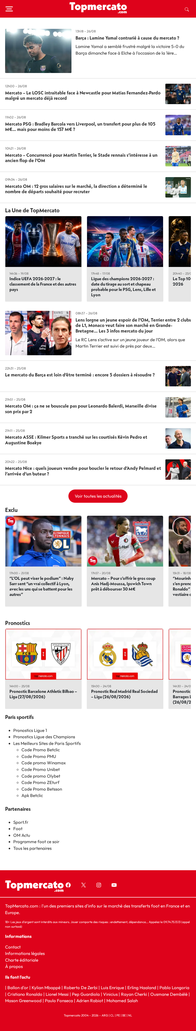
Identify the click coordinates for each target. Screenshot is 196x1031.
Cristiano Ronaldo (24, 994)
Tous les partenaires (32, 848)
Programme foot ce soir (36, 841)
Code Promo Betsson (41, 789)
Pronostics (17, 623)
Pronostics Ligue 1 (30, 730)
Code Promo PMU (38, 756)
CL (112, 1015)
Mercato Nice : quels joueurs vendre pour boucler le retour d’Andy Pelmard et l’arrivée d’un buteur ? (83, 471)
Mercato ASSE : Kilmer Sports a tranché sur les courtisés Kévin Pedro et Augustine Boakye (76, 440)
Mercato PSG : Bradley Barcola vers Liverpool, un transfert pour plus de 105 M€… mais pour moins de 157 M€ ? (80, 126)
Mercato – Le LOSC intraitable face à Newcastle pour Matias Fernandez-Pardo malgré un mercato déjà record (83, 95)
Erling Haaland (141, 987)
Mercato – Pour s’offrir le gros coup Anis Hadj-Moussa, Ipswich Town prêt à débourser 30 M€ (123, 583)
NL (130, 1015)
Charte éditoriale (21, 960)
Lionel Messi (57, 994)
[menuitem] (187, 9)
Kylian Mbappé (46, 987)
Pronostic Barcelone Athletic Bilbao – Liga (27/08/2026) (43, 694)
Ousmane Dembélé (169, 994)
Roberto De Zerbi (80, 987)
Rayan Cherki (134, 994)
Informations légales (25, 953)
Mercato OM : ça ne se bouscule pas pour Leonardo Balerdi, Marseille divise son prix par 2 (81, 408)
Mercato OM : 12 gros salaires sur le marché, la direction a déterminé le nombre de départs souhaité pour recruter (76, 189)
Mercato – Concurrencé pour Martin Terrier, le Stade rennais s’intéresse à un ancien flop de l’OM (81, 158)
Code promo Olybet (40, 776)
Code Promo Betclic (40, 749)
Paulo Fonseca (59, 1000)
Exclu (11, 509)
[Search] (187, 9)
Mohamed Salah (122, 1000)
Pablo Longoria (174, 987)
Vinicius (110, 994)
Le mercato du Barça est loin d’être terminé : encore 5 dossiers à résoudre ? (80, 375)
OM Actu (21, 835)
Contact (13, 947)
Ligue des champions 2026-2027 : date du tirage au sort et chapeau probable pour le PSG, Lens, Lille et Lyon (123, 286)
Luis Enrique (112, 987)
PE (118, 1015)
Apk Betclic (32, 795)
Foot (17, 828)
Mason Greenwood (24, 1000)
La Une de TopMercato (32, 210)
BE (124, 1015)
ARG (105, 1015)
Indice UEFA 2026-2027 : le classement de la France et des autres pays (42, 284)
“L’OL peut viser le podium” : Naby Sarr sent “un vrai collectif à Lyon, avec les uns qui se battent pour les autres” (41, 586)
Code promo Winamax (43, 762)
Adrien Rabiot (89, 1000)
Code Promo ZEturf (40, 782)
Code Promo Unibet (40, 769)
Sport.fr (20, 822)
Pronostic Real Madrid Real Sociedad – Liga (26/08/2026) (124, 694)
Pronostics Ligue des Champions (44, 736)
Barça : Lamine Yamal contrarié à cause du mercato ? (127, 38)
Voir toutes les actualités (98, 496)
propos (15, 966)
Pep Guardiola (86, 994)
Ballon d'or (17, 987)
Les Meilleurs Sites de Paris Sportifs (47, 743)
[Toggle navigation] (9, 9)
